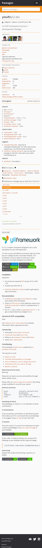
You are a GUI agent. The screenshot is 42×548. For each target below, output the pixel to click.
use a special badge (28, 428)
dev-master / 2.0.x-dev (10, 193)
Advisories (5, 95)
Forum (4, 52)
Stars (4, 86)
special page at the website (23, 382)
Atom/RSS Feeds (6, 541)
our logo (19, 418)
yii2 (15, 178)
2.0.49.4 (5, 214)
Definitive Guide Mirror (13, 305)
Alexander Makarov (19, 171)
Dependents (6, 81)
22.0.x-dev (6, 185)
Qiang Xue (7, 171)
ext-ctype (7, 112)
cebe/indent (8, 132)
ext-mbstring (8, 114)
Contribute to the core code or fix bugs (18, 364)
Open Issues (6, 88)
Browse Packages (7, 547)
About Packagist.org (7, 538)
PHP (22, 281)
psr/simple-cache (10, 124)
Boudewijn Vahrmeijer (18, 175)
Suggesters (6, 83)
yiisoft (6, 70)
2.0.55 (5, 195)
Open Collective (9, 68)
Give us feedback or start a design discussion (20, 362)
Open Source (18, 347)
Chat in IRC (24, 335)
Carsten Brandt (7, 173)
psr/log (6, 122)
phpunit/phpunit (9, 139)
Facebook (17, 337)
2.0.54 (5, 198)
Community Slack (11, 335)
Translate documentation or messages (18, 359)
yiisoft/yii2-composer (11, 126)
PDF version (16, 303)
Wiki (3, 54)
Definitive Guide (11, 299)
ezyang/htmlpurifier (10, 134)
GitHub (31, 337)
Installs (4, 79)
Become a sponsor (11, 366)
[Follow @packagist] (34, 539)
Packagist (7, 3)
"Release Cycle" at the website (15, 323)
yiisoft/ (6, 17)
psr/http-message (10, 120)
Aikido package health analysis (12, 97)
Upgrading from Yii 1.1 (30, 310)
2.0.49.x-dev (7, 212)
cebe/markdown (9, 118)
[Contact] (30, 539)
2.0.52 (5, 203)
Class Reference (27, 299)
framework (8, 178)
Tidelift (6, 72)
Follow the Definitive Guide (14, 289)
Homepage (5, 50)
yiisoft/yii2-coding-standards (13, 151)
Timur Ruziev (18, 173)
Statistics (4, 544)
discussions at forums (21, 332)
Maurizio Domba (33, 171)
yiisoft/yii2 (7, 161)
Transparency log (8, 61)
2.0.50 (5, 209)
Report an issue (10, 357)
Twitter (23, 337)
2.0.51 (5, 206)
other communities (15, 340)
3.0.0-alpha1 (7, 187)
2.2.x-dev (6, 190)
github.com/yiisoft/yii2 (9, 48)
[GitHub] (39, 539)
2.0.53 (5, 201)
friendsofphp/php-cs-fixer (13, 136)
